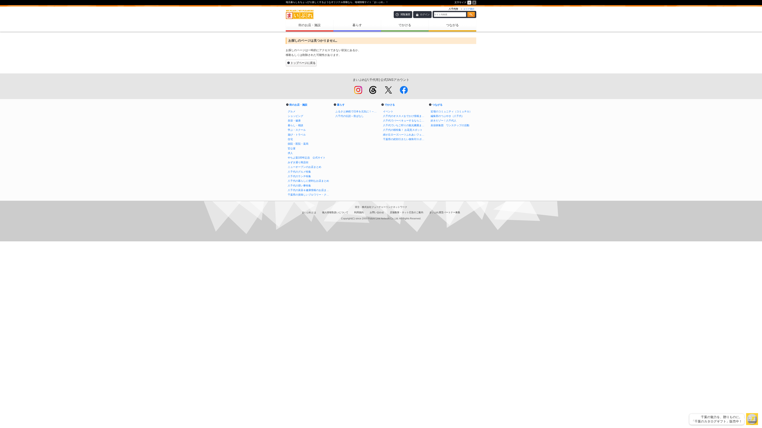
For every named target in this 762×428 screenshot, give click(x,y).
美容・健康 (294, 120)
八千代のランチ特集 (299, 176)
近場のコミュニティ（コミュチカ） (451, 111)
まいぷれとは (309, 212)
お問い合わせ (377, 212)
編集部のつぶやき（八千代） (447, 116)
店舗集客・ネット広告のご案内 (406, 212)
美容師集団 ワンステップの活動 (450, 125)
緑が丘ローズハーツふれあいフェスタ (405, 134)
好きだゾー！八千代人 (443, 120)
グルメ (291, 111)
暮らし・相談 (295, 125)
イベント (388, 111)
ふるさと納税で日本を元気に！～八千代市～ (357, 111)
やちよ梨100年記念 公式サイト (306, 157)
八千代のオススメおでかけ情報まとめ (405, 116)
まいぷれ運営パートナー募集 (444, 212)
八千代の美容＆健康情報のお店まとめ (309, 190)
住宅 (290, 139)
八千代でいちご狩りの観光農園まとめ (405, 125)
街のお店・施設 (309, 25)
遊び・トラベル (297, 134)
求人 (290, 153)
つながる (452, 25)
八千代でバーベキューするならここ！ (405, 120)
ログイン (425, 14)
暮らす (357, 25)
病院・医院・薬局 (298, 143)
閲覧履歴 (405, 14)
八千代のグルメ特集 (299, 171)
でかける (404, 25)
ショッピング (295, 116)
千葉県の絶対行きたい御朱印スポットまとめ (405, 139)
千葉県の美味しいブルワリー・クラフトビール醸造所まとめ (309, 194)
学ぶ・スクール (297, 129)
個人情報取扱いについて (335, 212)
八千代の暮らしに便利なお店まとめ (308, 180)
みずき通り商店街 (298, 162)
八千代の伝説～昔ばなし (349, 116)
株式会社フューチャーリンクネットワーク (384, 207)
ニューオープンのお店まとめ (304, 166)
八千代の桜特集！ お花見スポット (402, 129)
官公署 (291, 148)
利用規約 (359, 212)
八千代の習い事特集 (299, 185)
